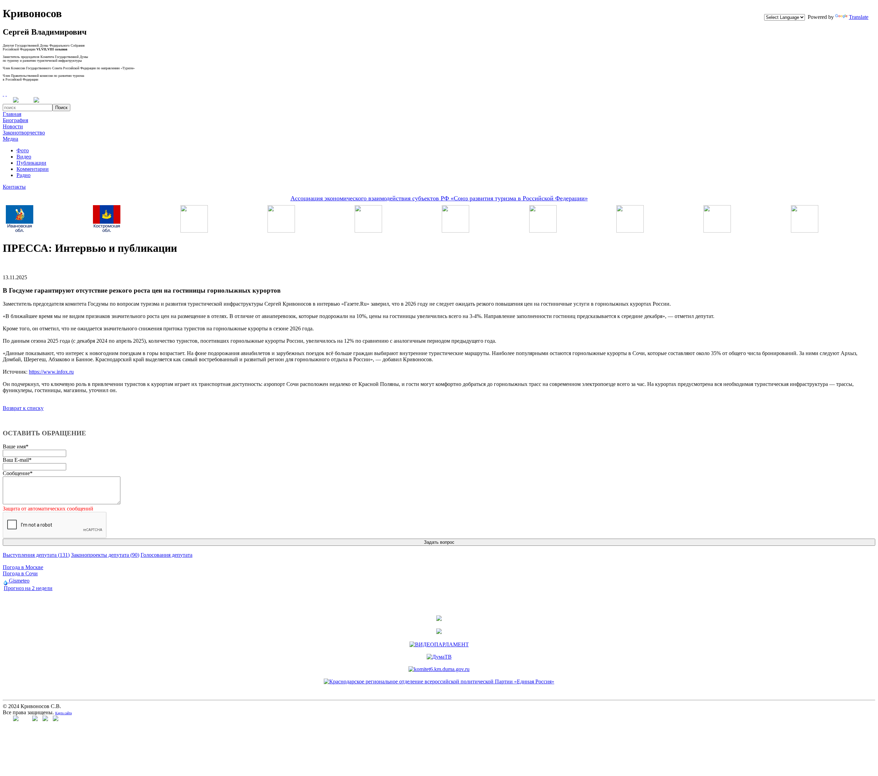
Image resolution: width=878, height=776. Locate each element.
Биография (15, 120)
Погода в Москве (23, 567)
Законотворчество (24, 133)
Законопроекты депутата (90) (105, 555)
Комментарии (32, 169)
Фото (22, 150)
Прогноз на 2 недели (28, 588)
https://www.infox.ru (51, 372)
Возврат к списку (23, 408)
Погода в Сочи (20, 573)
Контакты (14, 187)
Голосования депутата (166, 555)
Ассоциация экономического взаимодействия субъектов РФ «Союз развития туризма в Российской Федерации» (439, 198)
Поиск (61, 107)
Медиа (10, 139)
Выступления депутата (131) (36, 555)
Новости (13, 126)
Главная (12, 114)
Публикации (31, 163)
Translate (858, 17)
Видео (23, 157)
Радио (23, 175)
